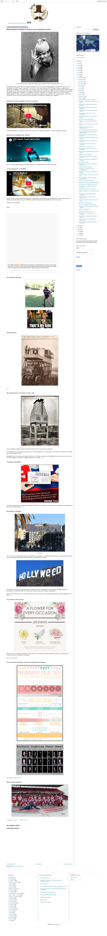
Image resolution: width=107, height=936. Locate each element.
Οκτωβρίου (81, 81)
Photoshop (11, 919)
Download (11, 911)
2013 (79, 231)
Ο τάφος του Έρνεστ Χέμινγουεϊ (85, 154)
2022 (79, 67)
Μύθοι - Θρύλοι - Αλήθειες (14, 895)
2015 (79, 227)
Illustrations (11, 914)
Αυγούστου (81, 85)
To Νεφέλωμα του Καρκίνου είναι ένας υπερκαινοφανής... (86, 169)
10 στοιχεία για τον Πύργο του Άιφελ (47, 892)
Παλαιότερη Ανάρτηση (68, 864)
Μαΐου (80, 90)
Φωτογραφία (12, 909)
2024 (79, 63)
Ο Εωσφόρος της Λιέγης (84, 162)
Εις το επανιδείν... (44, 883)
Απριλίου (81, 92)
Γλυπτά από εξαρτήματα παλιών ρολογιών (87, 204)
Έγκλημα (11, 885)
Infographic (11, 915)
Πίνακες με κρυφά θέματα (45, 897)
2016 (79, 225)
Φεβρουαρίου (82, 96)
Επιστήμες (11, 891)
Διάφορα (11, 883)
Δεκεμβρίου (81, 77)
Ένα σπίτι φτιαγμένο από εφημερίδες (86, 119)
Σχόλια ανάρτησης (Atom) (17, 866)
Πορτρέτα (11, 906)
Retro (10, 920)
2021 (79, 68)
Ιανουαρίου (81, 98)
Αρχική (9, 23)
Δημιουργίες (11, 880)
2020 (79, 70)
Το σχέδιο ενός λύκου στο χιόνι (85, 146)
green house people (13, 658)
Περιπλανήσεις (12, 903)
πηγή (61, 83)
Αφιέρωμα (11, 879)
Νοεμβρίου (81, 79)
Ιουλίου (80, 87)
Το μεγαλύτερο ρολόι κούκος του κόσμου (87, 189)
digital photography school (15, 777)
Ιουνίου (80, 88)
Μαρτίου (81, 94)
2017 (79, 76)
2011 (79, 235)
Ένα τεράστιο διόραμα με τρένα (85, 202)
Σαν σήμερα (11, 907)
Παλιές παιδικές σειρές (45, 877)
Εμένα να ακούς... (13, 888)
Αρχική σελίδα (39, 864)
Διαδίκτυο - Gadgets (13, 882)
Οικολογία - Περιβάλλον (14, 896)
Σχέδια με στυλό (43, 899)
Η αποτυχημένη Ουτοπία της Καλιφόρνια (87, 99)
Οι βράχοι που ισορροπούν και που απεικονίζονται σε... (86, 127)
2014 (79, 229)
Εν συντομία (19, 23)
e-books (11, 912)
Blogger (57, 924)
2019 (79, 72)
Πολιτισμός (11, 904)
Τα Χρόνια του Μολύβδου (84, 209)
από (8, 388)
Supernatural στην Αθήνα (45, 902)
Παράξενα (11, 898)
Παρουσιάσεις (12, 899)
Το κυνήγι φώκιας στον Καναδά (85, 167)
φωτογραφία (40, 553)
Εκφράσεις (11, 887)
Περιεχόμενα (13, 23)
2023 (79, 65)
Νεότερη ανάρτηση (11, 864)
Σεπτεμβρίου (81, 83)
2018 (79, 74)
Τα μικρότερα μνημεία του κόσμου (86, 211)
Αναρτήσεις (74, 877)
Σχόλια (73, 880)
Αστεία (10, 877)
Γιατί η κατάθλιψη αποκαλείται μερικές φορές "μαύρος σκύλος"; (53, 886)
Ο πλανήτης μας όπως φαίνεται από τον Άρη (88, 184)
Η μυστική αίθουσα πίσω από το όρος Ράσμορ (88, 129)
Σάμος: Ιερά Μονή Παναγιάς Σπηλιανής (48, 894)
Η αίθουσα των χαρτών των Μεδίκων (86, 180)
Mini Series (24, 23)
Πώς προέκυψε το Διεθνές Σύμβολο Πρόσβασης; (89, 182)
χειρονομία (39, 86)
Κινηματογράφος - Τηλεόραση (15, 893)
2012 (79, 233)
